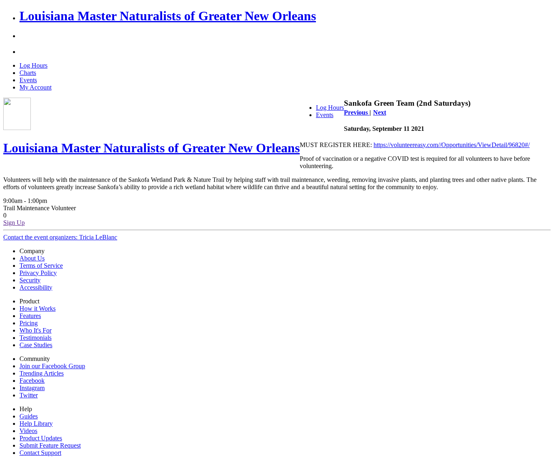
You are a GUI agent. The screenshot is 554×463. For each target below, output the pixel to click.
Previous (356, 112)
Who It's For (35, 330)
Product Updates (40, 438)
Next (379, 112)
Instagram (32, 387)
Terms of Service (41, 265)
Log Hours (33, 65)
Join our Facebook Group (52, 366)
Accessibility (35, 287)
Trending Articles (41, 373)
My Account (35, 87)
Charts (27, 72)
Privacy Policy (38, 272)
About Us (32, 258)
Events (28, 80)
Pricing (28, 323)
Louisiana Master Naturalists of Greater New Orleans (167, 16)
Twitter (28, 395)
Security (30, 280)
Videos (28, 430)
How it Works (37, 308)
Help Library (36, 423)
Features (30, 315)
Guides (28, 416)
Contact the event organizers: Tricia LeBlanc (60, 237)
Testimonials (35, 337)
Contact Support (40, 452)
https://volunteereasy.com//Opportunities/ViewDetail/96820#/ (452, 144)
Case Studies (35, 344)
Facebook (32, 380)
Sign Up (14, 222)
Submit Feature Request (50, 445)
